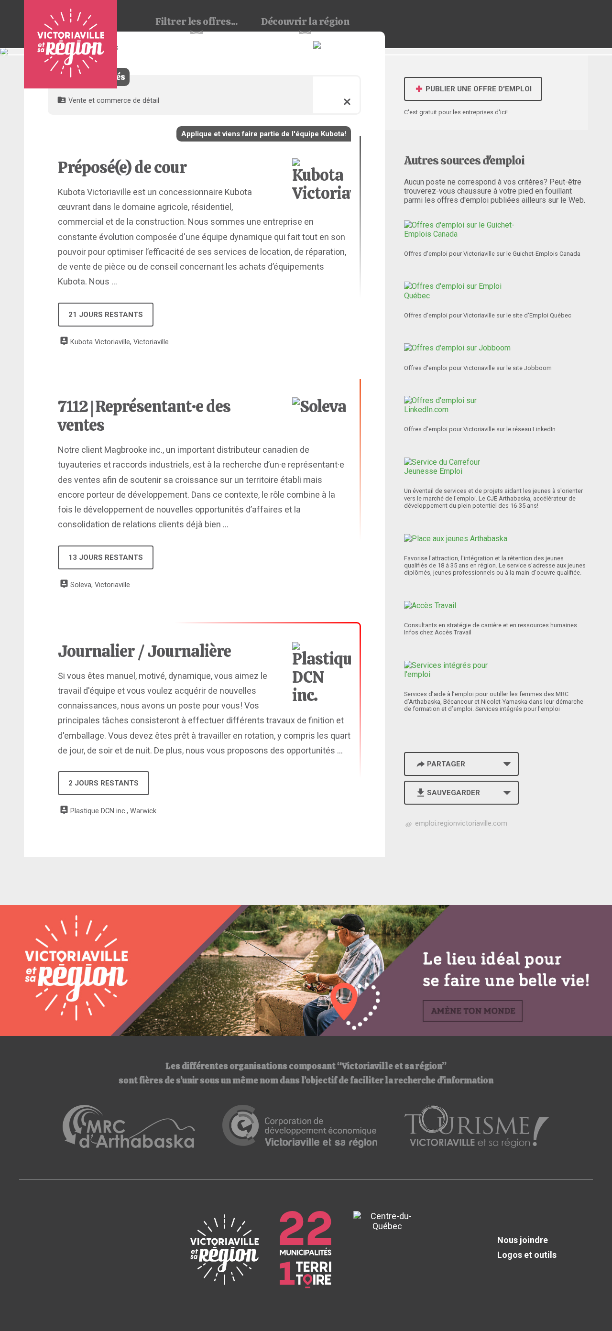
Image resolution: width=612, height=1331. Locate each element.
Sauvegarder (453, 792)
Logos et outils (527, 1255)
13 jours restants (105, 557)
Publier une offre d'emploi (478, 89)
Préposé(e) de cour (122, 167)
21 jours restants (105, 314)
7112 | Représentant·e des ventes (144, 415)
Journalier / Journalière (144, 651)
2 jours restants (103, 783)
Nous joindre (522, 1240)
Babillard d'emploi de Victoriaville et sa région (70, 44)
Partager (446, 764)
